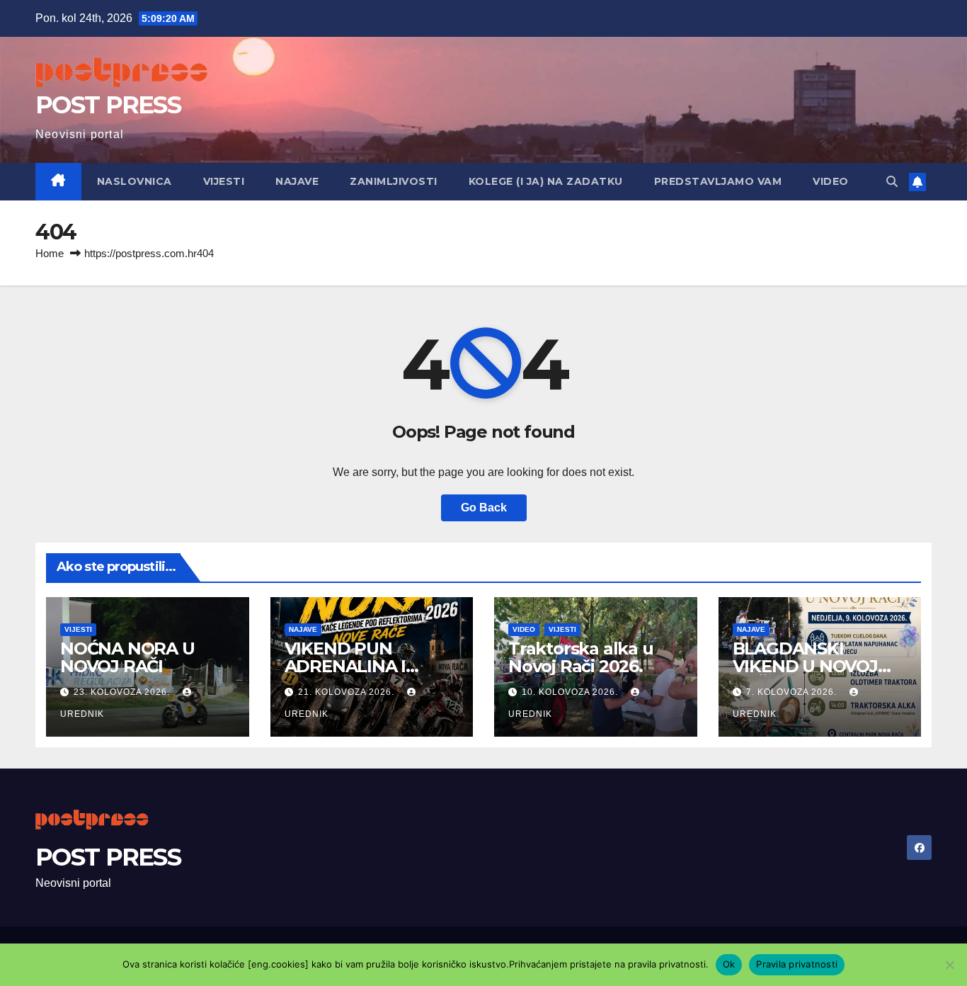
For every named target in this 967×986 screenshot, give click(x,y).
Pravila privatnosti (796, 964)
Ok (729, 964)
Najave (297, 181)
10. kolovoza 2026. (571, 692)
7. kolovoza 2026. (793, 692)
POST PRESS (108, 105)
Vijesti (224, 181)
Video (831, 181)
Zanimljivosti (393, 181)
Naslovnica (134, 181)
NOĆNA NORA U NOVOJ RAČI (127, 657)
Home (49, 253)
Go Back (484, 508)
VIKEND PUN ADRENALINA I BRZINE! (345, 666)
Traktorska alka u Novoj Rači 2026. (580, 657)
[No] (949, 965)
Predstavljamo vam (718, 181)
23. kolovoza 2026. (123, 692)
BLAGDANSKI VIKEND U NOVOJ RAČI (805, 666)
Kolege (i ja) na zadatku (546, 181)
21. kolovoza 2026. (347, 692)
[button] (892, 182)
